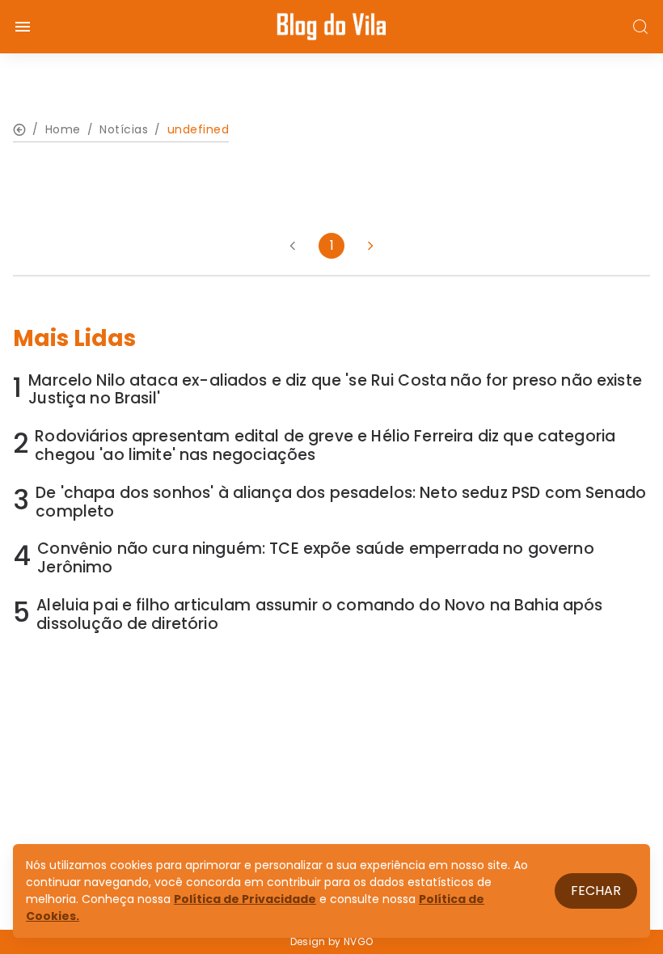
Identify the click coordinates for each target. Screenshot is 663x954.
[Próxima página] (370, 246)
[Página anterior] (293, 246)
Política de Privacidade (245, 899)
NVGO (358, 941)
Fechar (596, 890)
